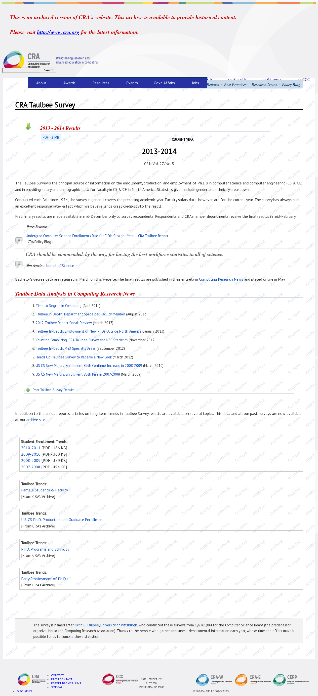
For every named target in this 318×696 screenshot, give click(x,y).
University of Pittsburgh (118, 625)
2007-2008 (30, 466)
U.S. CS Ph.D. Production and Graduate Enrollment (62, 519)
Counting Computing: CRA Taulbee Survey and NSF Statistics (82, 340)
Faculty (240, 79)
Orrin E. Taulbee (87, 625)
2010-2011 (30, 447)
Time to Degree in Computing (58, 305)
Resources (96, 83)
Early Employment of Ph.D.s (44, 578)
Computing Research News (221, 279)
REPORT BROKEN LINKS (66, 683)
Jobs (195, 82)
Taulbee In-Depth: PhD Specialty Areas (66, 348)
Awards (65, 83)
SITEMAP (56, 687)
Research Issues (264, 84)
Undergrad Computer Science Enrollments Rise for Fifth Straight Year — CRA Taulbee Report (97, 235)
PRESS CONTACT (61, 679)
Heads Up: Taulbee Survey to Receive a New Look (74, 357)
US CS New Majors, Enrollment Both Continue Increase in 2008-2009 (89, 365)
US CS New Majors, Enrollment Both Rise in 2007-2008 (78, 374)
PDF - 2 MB (51, 137)
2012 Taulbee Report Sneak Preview (64, 322)
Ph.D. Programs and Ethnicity (45, 549)
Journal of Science (60, 265)
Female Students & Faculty (44, 489)
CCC (306, 79)
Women (274, 79)
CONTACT (57, 675)
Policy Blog (291, 84)
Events (132, 82)
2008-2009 (30, 460)
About (37, 83)
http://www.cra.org (58, 32)
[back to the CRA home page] (159, 61)
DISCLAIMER (25, 691)
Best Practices (235, 84)
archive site (35, 419)
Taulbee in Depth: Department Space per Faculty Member (80, 314)
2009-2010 (30, 454)
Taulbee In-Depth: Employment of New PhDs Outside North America (88, 331)
